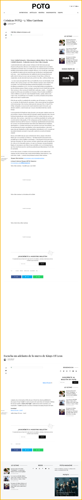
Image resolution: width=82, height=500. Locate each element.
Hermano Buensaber (12, 23)
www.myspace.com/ (20, 163)
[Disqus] (41, 298)
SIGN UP (42, 263)
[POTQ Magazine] (41, 6)
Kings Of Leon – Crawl (17, 410)
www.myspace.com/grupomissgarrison (34, 158)
